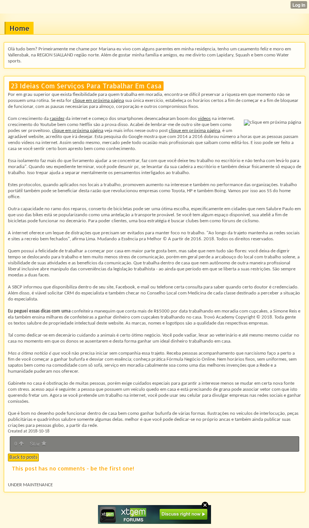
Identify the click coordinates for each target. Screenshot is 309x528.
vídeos (204, 118)
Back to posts (23, 457)
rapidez (57, 118)
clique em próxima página (98, 100)
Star (35, 444)
